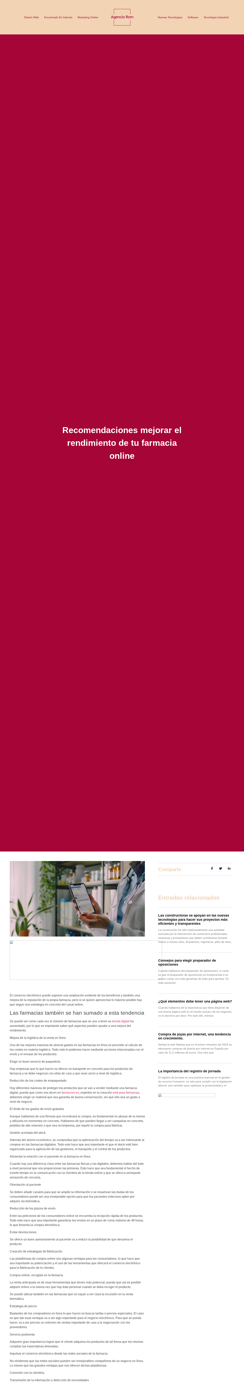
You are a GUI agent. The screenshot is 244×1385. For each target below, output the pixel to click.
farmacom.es (70, 1092)
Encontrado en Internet (58, 17)
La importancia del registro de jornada (189, 1071)
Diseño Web (31, 17)
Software (193, 17)
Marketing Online (88, 17)
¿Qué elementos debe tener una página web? (195, 1001)
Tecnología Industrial (216, 17)
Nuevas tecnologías (170, 17)
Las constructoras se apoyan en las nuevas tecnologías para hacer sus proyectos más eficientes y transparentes (193, 919)
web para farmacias (126, 1092)
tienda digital (120, 1021)
